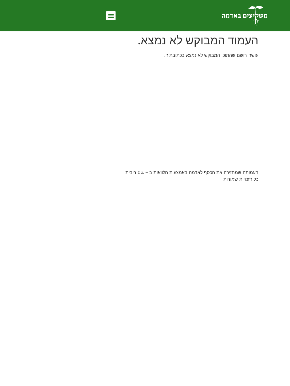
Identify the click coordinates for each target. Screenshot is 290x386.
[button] (111, 15)
